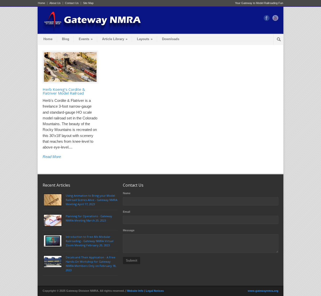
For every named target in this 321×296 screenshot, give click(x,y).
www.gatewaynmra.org (263, 290)
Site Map (88, 3)
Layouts (144, 39)
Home (41, 3)
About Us (55, 3)
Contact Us (72, 3)
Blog (65, 39)
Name (126, 193)
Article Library (114, 39)
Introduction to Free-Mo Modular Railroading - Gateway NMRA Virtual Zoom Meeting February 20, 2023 (89, 241)
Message (128, 230)
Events (86, 39)
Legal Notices (155, 290)
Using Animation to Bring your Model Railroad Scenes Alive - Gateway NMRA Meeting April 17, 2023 (91, 200)
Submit (131, 260)
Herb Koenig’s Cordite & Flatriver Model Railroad (64, 91)
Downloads (170, 39)
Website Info (135, 290)
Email (126, 211)
